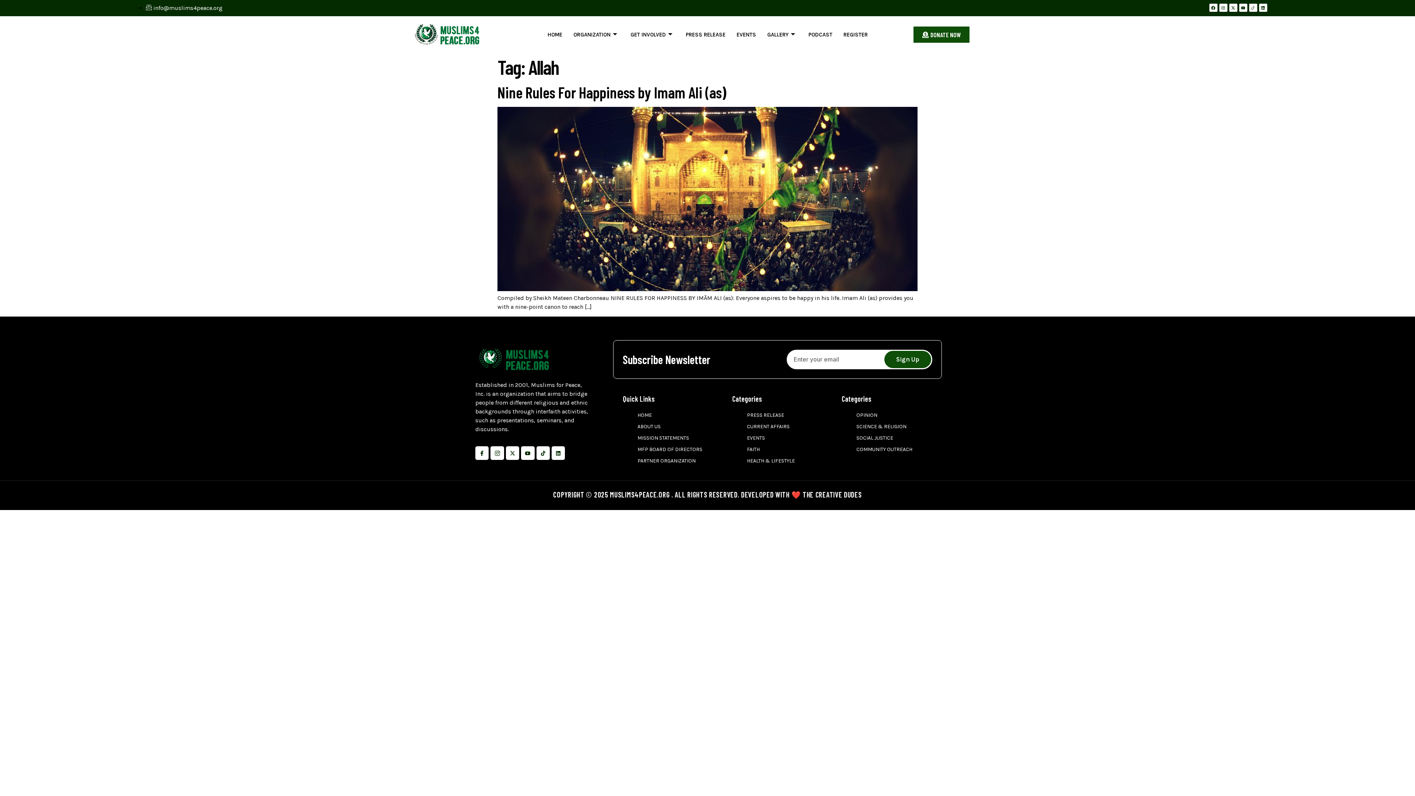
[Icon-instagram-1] (497, 453)
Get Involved (648, 34)
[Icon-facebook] (482, 453)
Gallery (778, 34)
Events (746, 34)
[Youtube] (1243, 8)
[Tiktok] (543, 453)
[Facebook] (1213, 8)
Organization (592, 34)
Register (855, 34)
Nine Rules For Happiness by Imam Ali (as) (611, 92)
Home (555, 34)
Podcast (820, 34)
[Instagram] (1223, 8)
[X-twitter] (1233, 8)
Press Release (706, 34)
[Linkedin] (1263, 8)
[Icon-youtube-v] (527, 453)
